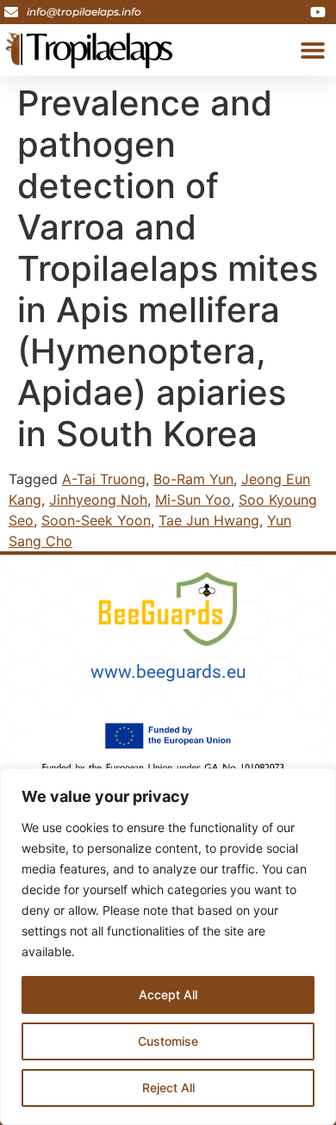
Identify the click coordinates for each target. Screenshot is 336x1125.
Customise (168, 1041)
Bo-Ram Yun (193, 479)
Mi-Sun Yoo (193, 499)
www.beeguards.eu (168, 672)
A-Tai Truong (104, 479)
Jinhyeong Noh (98, 499)
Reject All (168, 1087)
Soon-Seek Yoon (96, 520)
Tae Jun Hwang (209, 520)
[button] (312, 50)
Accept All (168, 994)
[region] (168, 946)
